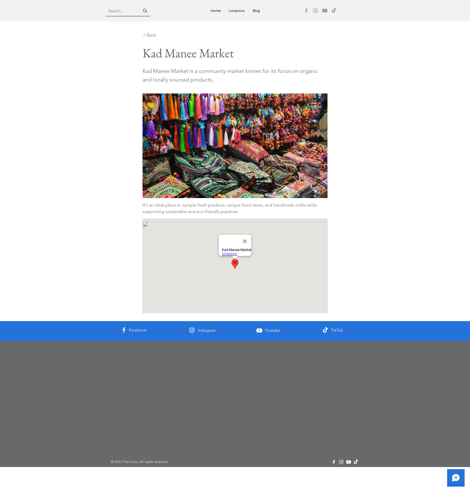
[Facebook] (306, 11)
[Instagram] (316, 11)
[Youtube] (325, 11)
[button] (237, 10)
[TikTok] (334, 11)
